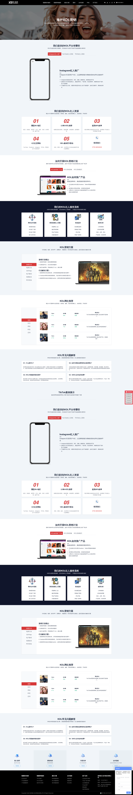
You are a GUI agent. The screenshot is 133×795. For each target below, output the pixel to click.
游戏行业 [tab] (29, 264)
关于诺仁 (95, 2)
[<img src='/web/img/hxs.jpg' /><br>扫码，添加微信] (105, 2)
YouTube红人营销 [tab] (67, 54)
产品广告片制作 (86, 780)
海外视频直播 (55, 783)
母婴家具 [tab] (29, 277)
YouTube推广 (40, 780)
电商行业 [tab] (29, 268)
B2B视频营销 (55, 778)
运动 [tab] (29, 332)
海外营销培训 (85, 789)
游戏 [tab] (29, 320)
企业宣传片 (24, 778)
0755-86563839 (97, 147)
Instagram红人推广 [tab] (54, 54)
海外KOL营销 (40, 783)
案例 (74, 2)
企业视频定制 (85, 783)
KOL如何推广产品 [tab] (56, 169)
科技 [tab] (29, 329)
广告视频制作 (24, 783)
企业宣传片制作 (86, 778)
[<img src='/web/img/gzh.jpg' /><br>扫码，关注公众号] (112, 2)
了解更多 (17, 765)
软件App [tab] (29, 271)
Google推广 (85, 785)
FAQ (88, 2)
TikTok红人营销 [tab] (79, 54)
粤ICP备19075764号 (106, 793)
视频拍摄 (69, 778)
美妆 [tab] (29, 326)
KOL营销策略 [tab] (68, 169)
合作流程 (81, 2)
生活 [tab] (29, 323)
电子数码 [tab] (29, 274)
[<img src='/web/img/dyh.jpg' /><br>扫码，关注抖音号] (107, 2)
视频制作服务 (46, 2)
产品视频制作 (24, 780)
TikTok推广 (39, 778)
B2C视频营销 (55, 780)
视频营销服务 (57, 2)
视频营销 (69, 780)
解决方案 (66, 2)
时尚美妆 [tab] (29, 280)
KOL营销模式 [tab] (78, 169)
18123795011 (120, 2)
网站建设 (84, 787)
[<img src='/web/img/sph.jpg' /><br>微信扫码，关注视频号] (110, 2)
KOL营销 (69, 783)
